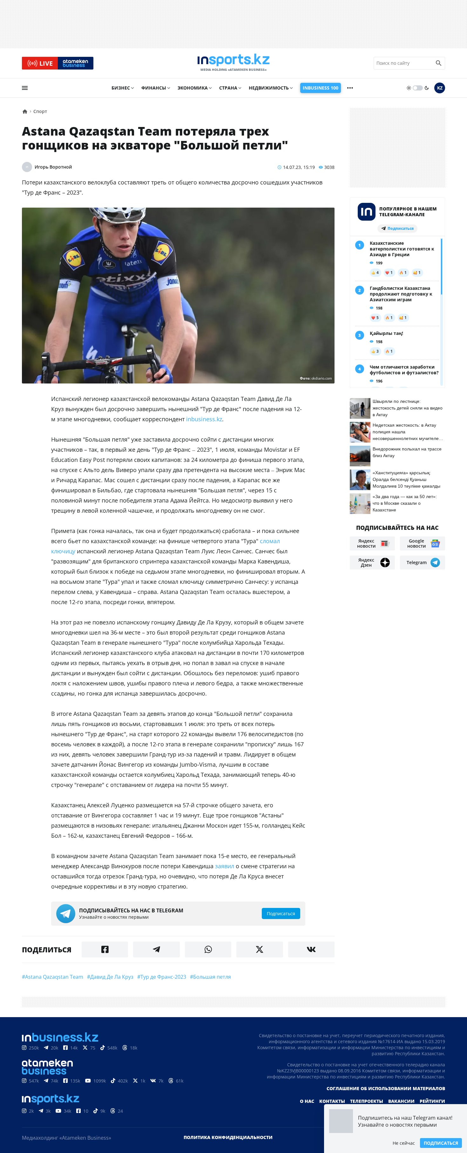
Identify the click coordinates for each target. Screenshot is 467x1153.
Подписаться (441, 1143)
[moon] (426, 87)
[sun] (408, 87)
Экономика (193, 88)
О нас (307, 1101)
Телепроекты (366, 1101)
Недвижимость (269, 88)
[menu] (25, 88)
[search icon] (438, 63)
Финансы (153, 88)
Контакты (332, 1101)
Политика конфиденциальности (228, 1137)
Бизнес (121, 88)
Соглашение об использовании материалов (386, 1088)
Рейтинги (432, 1101)
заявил (224, 866)
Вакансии (401, 1101)
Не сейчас (404, 1143)
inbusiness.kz (203, 419)
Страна (228, 88)
